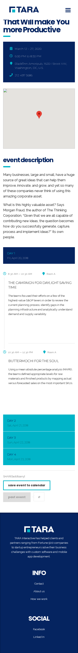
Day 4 (18, 456)
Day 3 (18, 440)
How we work (39, 599)
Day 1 (17, 255)
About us (39, 591)
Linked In (39, 636)
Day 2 (17, 423)
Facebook (39, 629)
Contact (39, 583)
